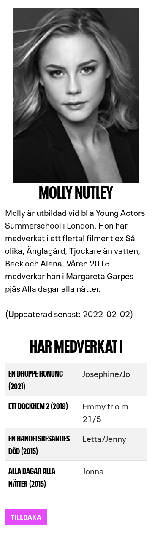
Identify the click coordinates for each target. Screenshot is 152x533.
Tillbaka (26, 516)
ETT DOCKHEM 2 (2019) (38, 405)
